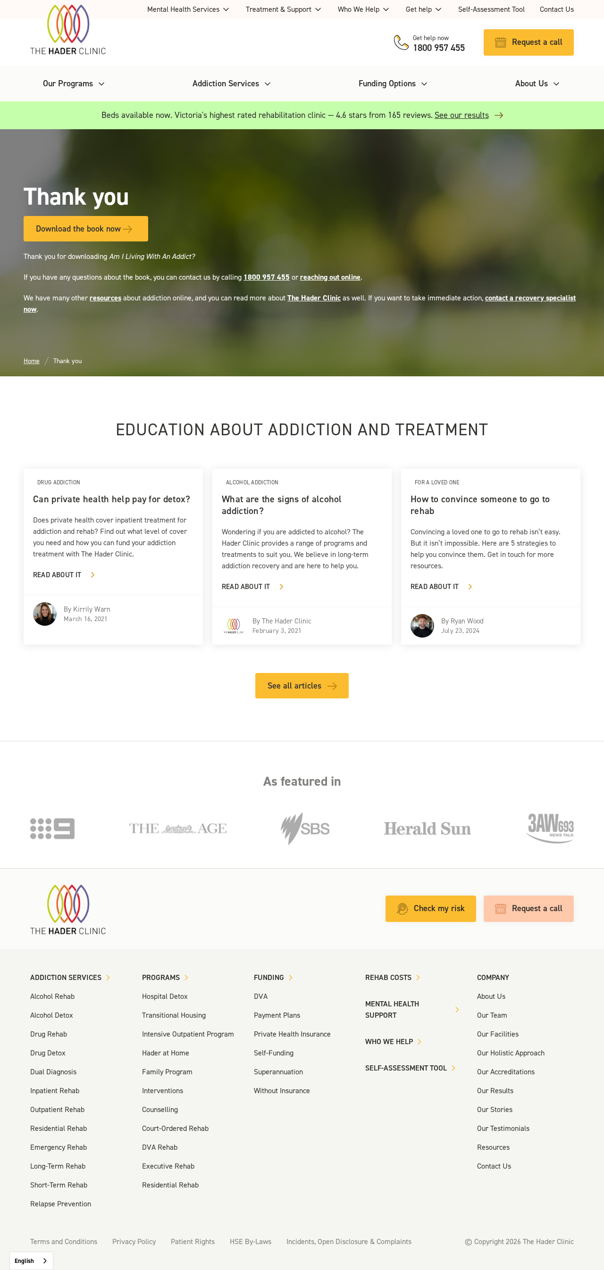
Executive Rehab (168, 1166)
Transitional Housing (174, 1015)
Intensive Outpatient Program (188, 1034)
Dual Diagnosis (53, 1072)
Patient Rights (193, 1241)
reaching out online (330, 277)
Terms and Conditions (63, 1241)
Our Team (492, 1015)
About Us (491, 996)
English (24, 1261)
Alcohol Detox (51, 1015)
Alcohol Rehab (52, 996)
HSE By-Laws (250, 1241)
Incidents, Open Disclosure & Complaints (348, 1241)
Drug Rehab (48, 1034)
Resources (493, 1147)
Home (32, 361)
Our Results (495, 1091)
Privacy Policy (134, 1241)
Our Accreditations (506, 1072)
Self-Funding (274, 1053)
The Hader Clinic (314, 298)
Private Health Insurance (292, 1034)
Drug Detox (48, 1053)
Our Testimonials (503, 1128)
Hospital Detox (165, 996)
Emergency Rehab (58, 1147)
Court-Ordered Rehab (175, 1128)
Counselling (160, 1109)
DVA (261, 996)
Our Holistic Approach (511, 1053)
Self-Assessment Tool (491, 9)
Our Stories (494, 1109)
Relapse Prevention (60, 1204)
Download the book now (78, 228)
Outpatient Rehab (57, 1109)
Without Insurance (282, 1091)
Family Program (167, 1072)
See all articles (294, 685)
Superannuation (278, 1072)
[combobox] (31, 1261)
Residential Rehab (58, 1128)
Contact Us (557, 9)
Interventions (162, 1091)
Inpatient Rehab (54, 1091)
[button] (189, 9)
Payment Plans (277, 1015)
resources (105, 298)
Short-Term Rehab (58, 1185)
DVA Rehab (159, 1147)
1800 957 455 (266, 277)
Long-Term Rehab (57, 1166)
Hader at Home (165, 1053)
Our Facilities (498, 1034)
